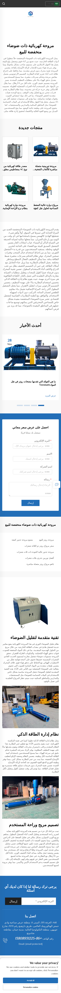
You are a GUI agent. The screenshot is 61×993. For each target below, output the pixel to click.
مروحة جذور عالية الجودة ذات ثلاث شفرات (35, 552)
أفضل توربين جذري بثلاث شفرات (39, 558)
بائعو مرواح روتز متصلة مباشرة (40, 564)
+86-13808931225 (28, 938)
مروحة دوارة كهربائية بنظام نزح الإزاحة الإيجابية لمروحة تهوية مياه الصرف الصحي (15, 207)
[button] (41, 405)
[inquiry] (56, 484)
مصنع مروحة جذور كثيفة (22, 540)
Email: (30, 944)
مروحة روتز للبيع (46, 540)
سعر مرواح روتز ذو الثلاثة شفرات (39, 546)
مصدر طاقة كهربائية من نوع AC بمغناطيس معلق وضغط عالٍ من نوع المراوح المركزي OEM (15, 168)
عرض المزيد (50, 395)
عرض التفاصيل (45, 149)
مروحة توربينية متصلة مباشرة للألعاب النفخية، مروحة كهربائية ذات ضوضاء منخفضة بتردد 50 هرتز (45, 168)
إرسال (30, 503)
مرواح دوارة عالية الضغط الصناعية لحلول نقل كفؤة (45, 207)
